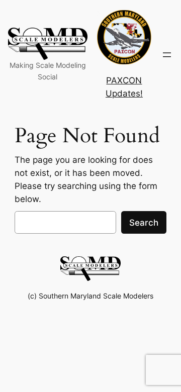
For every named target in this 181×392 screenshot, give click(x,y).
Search (143, 223)
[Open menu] (167, 55)
